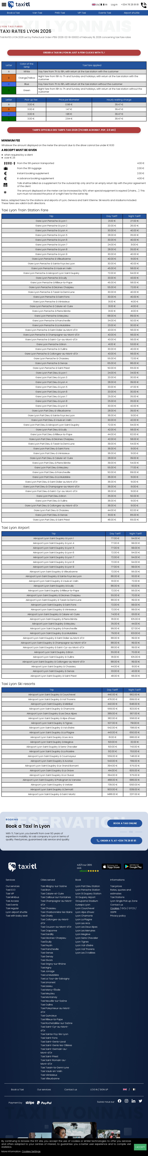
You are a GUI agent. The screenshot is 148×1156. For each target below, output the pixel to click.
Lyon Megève (82, 934)
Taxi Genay (47, 956)
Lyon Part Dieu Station (87, 886)
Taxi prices (116, 886)
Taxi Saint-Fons (49, 1038)
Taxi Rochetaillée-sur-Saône (56, 1023)
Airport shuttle (131, 12)
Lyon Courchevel (84, 908)
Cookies (114, 908)
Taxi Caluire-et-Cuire (52, 893)
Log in (114, 4)
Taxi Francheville (50, 949)
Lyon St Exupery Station (88, 893)
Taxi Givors (47, 960)
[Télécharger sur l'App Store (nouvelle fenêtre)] (110, 868)
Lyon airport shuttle (16, 912)
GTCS (132, 908)
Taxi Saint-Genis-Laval (53, 1041)
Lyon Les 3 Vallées (85, 952)
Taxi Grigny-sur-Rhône (53, 964)
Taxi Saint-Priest (49, 1056)
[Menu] (4, 4)
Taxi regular (12, 908)
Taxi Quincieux (49, 1015)
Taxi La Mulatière (50, 975)
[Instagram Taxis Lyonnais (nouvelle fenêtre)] (125, 1102)
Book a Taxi (13, 12)
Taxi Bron (46, 889)
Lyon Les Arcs (82, 923)
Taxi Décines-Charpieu (53, 938)
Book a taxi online (125, 823)
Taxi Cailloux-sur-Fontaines (56, 897)
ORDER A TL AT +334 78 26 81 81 (118, 840)
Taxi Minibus (12, 897)
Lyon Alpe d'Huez (84, 912)
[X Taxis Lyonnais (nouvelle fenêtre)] (139, 1102)
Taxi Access (12, 901)
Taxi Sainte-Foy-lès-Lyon (54, 1034)
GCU (123, 908)
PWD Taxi (60, 12)
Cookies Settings (31, 1151)
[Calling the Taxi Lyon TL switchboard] (143, 5)
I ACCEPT (140, 1147)
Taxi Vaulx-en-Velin (51, 1071)
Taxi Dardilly (47, 934)
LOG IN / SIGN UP (99, 1089)
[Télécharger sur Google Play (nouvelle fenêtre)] (132, 868)
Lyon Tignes (82, 941)
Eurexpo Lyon (82, 904)
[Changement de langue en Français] (133, 1089)
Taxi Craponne (49, 930)
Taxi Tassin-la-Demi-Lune (55, 1067)
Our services (13, 886)
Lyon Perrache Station (87, 889)
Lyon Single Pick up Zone (123, 901)
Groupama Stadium (86, 901)
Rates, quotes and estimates (120, 891)
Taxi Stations (117, 897)
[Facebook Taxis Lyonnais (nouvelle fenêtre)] (118, 1102)
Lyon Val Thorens (85, 949)
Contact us (116, 904)
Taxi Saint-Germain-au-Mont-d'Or (54, 1050)
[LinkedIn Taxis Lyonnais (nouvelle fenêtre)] (132, 1102)
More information (11, 1151)
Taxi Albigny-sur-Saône (54, 886)
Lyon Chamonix (84, 915)
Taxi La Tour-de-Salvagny (55, 978)
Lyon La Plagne (83, 919)
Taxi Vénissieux (49, 1075)
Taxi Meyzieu (48, 993)
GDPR (113, 912)
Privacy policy (118, 915)
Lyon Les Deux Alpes (86, 927)
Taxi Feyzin (46, 945)
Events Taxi (105, 12)
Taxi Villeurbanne (50, 1078)
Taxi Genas (47, 952)
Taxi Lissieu (46, 986)
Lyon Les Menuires (85, 930)
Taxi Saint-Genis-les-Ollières (56, 1045)
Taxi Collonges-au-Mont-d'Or (55, 921)
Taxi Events (12, 904)
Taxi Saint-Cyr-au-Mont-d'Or (54, 1028)
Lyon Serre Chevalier (86, 938)
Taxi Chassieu (48, 908)
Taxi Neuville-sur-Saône (54, 1001)
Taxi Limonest (48, 982)
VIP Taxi (82, 12)
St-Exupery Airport (85, 897)
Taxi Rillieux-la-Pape (52, 1019)
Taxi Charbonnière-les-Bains (56, 912)
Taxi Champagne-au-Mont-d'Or (56, 902)
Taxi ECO (10, 889)
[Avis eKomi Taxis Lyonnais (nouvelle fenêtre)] (88, 871)
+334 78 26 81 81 (130, 4)
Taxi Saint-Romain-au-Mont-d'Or (53, 1062)
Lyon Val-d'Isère (84, 945)
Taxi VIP (10, 893)
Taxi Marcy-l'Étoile (50, 989)
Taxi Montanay (49, 997)
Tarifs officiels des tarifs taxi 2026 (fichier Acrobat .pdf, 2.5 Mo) (74, 130)
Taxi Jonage (47, 971)
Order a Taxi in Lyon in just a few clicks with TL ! (74, 52)
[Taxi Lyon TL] (19, 5)
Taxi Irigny (46, 967)
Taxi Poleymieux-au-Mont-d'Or (55, 1010)
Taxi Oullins (47, 1004)
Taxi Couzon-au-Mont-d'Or (56, 927)
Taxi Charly (47, 915)
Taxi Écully (46, 941)
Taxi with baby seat (17, 915)
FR (106, 4)
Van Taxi (37, 12)
